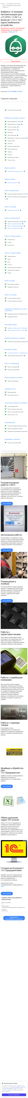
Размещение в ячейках (13, 210)
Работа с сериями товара (14, 228)
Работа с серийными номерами (15, 226)
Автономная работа (12, 182)
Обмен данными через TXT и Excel (16, 330)
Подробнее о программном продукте (14, 918)
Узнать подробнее (7, 503)
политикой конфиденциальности (18, 1087)
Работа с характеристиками (14, 223)
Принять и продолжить (14, 1094)
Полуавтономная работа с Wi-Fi (15, 171)
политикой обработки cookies (10, 1088)
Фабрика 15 (13, 32)
